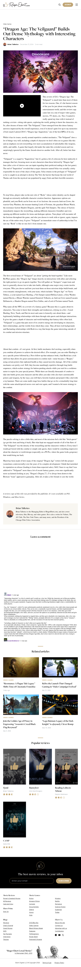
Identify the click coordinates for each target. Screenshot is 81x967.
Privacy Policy (59, 963)
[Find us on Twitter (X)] (63, 935)
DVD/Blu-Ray (33, 923)
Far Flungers (7, 934)
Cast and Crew (8, 904)
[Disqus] (40, 616)
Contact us (59, 925)
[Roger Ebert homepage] (16, 4)
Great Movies (7, 928)
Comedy (32, 904)
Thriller (57, 912)
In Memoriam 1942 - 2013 (23, 953)
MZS (4, 931)
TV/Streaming (34, 934)
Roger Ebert (33, 937)
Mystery (58, 898)
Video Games (7, 24)
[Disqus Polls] (40, 567)
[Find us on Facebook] (56, 935)
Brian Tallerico (13, 44)
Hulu (30, 915)
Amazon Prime (34, 901)
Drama (31, 910)
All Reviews (7, 901)
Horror (31, 912)
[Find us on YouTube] (59, 935)
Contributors (59, 931)
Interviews (6, 937)
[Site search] (60, 5)
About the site (60, 923)
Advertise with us (61, 928)
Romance (58, 904)
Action (31, 898)
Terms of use (46, 963)
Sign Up (6, 912)
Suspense (58, 910)
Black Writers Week (36, 928)
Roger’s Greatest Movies (11, 898)
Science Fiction (60, 907)
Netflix (57, 901)
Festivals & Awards (35, 939)
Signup (68, 5)
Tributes (6, 939)
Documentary (34, 907)
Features (32, 931)
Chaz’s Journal (8, 925)
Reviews (6, 923)
